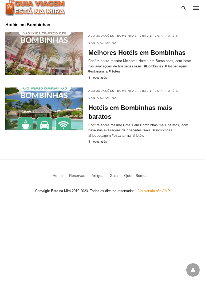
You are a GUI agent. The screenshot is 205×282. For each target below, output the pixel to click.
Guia (159, 35)
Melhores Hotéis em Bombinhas (137, 52)
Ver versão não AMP (154, 191)
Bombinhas (127, 35)
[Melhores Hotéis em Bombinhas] (44, 53)
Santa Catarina (102, 42)
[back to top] (193, 270)
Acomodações (101, 35)
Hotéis (171, 35)
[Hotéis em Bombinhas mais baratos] (44, 108)
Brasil (146, 35)
